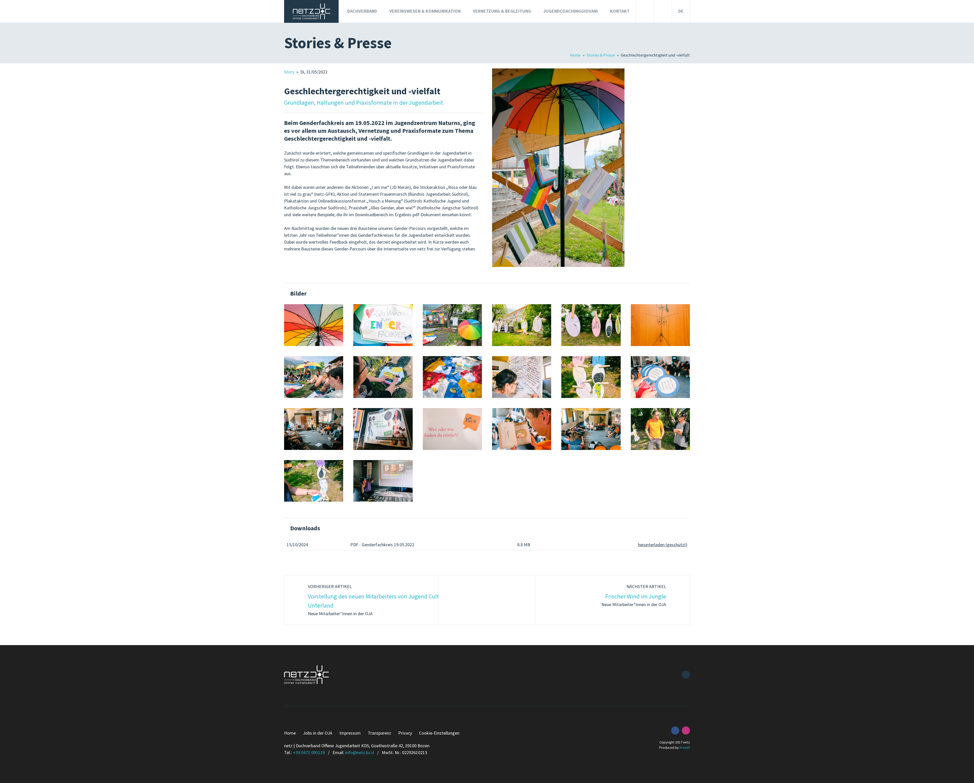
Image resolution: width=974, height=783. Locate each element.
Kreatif (685, 747)
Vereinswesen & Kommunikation (425, 11)
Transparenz (379, 733)
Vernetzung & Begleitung (502, 11)
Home (575, 55)
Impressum (350, 733)
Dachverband (362, 11)
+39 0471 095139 (309, 752)
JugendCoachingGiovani (570, 11)
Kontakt (620, 11)
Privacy (405, 733)
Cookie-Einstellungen (439, 733)
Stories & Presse (601, 55)
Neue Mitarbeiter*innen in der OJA (377, 600)
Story (289, 72)
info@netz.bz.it (359, 752)
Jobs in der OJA (317, 733)
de (681, 11)
